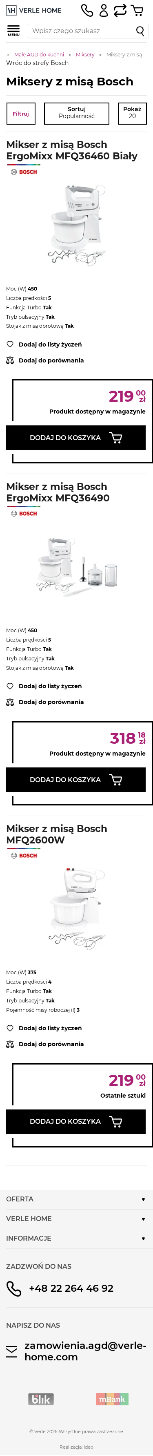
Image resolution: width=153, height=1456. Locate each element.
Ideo (88, 1447)
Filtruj (21, 113)
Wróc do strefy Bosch (37, 63)
